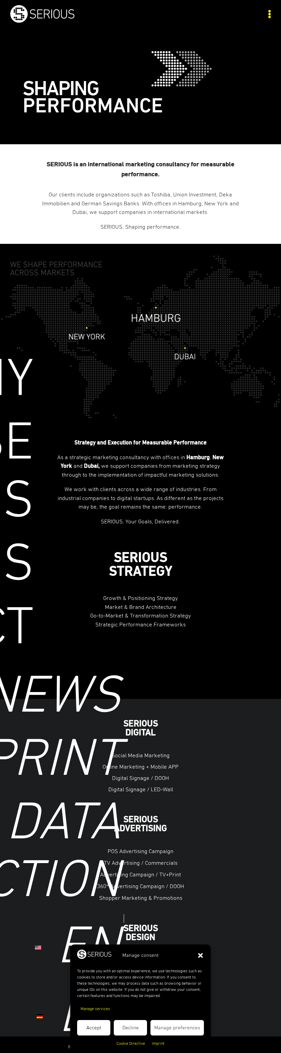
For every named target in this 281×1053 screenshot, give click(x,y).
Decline (130, 1027)
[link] (75, 21)
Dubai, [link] (92, 466)
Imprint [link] (158, 1044)
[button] (200, 955)
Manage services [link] (95, 1009)
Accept (93, 1027)
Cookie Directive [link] (131, 1044)
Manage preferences (177, 1027)
